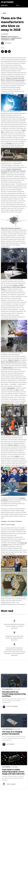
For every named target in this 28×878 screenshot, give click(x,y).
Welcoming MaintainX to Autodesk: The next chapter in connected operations (14, 626)
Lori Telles (8, 43)
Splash (17, 456)
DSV (17, 390)
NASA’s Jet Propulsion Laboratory (11, 228)
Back (4, 13)
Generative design (16, 38)
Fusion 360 (23, 543)
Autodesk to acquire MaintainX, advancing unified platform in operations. (14, 638)
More (17, 5)
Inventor (9, 143)
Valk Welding (11, 388)
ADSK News (4, 5)
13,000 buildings (7, 367)
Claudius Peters (19, 80)
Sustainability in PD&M (8, 39)
